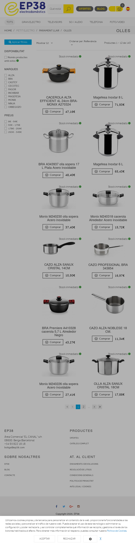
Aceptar (44, 538)
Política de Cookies (117, 530)
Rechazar (69, 538)
